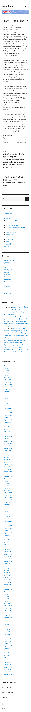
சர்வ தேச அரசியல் (11, 232)
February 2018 (8, 606)
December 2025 (8, 384)
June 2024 (6, 427)
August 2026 (7, 366)
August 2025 (7, 394)
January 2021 (7, 523)
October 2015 (7, 672)
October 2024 (7, 417)
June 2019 (6, 568)
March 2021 (7, 519)
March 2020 (7, 547)
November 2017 (8, 613)
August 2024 (7, 422)
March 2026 (7, 377)
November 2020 (8, 528)
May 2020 (6, 542)
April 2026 (7, 375)
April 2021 (7, 516)
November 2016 (8, 641)
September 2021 (8, 504)
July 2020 (6, 537)
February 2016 (8, 662)
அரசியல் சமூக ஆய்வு (23, 142)
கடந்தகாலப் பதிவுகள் (9, 682)
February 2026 (8, 380)
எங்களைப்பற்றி (7, 687)
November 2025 (8, 387)
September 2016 (8, 646)
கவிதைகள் (7, 237)
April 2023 (7, 460)
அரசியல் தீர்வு (9, 223)
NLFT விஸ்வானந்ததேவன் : (18, 352)
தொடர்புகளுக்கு (7, 692)
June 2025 (6, 398)
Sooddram (7, 6)
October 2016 (7, 643)
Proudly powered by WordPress (15, 708)
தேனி (5, 267)
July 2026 (6, 368)
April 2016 (7, 657)
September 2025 (8, 391)
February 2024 (8, 436)
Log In (4, 697)
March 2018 (7, 603)
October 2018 (7, 587)
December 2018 (8, 582)
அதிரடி (6, 277)
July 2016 (6, 650)
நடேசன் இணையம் (9, 260)
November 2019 (8, 556)
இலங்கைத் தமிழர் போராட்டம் (13, 225)
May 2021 (6, 514)
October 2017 (7, 615)
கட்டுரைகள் (7, 218)
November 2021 (8, 500)
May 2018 (6, 599)
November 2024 (8, 415)
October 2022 (7, 474)
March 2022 (7, 490)
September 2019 (8, 561)
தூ (5, 265)
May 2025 (6, 401)
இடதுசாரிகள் (7, 293)
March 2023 (7, 462)
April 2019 (7, 573)
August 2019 (7, 563)
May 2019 (6, 570)
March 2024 (7, 434)
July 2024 (6, 424)
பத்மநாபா (6, 272)
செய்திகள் (7, 246)
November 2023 (8, 443)
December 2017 (8, 610)
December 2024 (8, 413)
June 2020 (6, 540)
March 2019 (7, 575)
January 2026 (7, 382)
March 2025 (7, 406)
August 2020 (7, 535)
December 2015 (8, 667)
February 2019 (8, 577)
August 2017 (7, 620)
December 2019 (8, 554)
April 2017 (7, 629)
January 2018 (7, 608)
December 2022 (8, 469)
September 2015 (8, 674)
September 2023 (8, 448)
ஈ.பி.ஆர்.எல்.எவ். (8, 281)
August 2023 (7, 450)
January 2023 (7, 467)
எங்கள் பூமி (7, 288)
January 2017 (7, 636)
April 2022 (7, 488)
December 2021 (8, 497)
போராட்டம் (8, 244)
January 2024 (7, 438)
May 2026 (6, 373)
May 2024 (6, 429)
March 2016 (7, 660)
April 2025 (7, 403)
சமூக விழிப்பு (9, 239)
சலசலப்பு (6, 291)
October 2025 (7, 389)
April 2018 (7, 601)
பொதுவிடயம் (9, 234)
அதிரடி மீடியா (7, 279)
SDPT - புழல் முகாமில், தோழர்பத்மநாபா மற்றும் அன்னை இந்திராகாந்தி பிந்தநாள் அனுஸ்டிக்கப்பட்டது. (15, 342)
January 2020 (7, 551)
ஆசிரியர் (7, 142)
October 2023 (7, 446)
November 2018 (8, 584)
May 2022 (6, 486)
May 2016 (6, 655)
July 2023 (6, 453)
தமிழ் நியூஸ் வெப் (8, 269)
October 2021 (7, 502)
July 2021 (6, 509)
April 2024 (7, 431)
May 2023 (6, 457)
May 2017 (6, 627)
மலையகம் (7, 274)
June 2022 (6, 483)
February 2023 (8, 464)
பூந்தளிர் (6, 262)
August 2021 (7, 507)
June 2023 (6, 455)
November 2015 (8, 669)
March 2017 (7, 632)
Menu (26, 6)
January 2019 (7, 580)
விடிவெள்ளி (7, 286)
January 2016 (7, 665)
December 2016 (8, 639)
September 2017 (8, 617)
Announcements (8, 213)
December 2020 (8, 526)
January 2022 (7, 495)
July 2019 (6, 566)
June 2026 (6, 370)
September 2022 (8, 476)
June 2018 (6, 596)
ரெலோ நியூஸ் (7, 284)
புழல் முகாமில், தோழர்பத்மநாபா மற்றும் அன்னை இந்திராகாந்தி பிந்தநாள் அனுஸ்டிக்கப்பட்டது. (16, 347)
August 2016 (7, 648)
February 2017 (8, 634)
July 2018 (6, 594)
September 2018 (8, 589)
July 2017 (6, 622)
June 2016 (6, 653)
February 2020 (8, 549)
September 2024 (8, 420)
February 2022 (8, 493)
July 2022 (6, 481)
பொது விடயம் (9, 241)
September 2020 (8, 533)
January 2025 (7, 410)
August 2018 (7, 592)
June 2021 (6, 511)
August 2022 (7, 479)
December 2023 (8, 441)
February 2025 (8, 408)
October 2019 (7, 559)
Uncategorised (8, 216)
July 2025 (6, 396)
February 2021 (8, 521)
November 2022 (8, 471)
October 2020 (7, 530)
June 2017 (6, 624)
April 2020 (7, 544)
